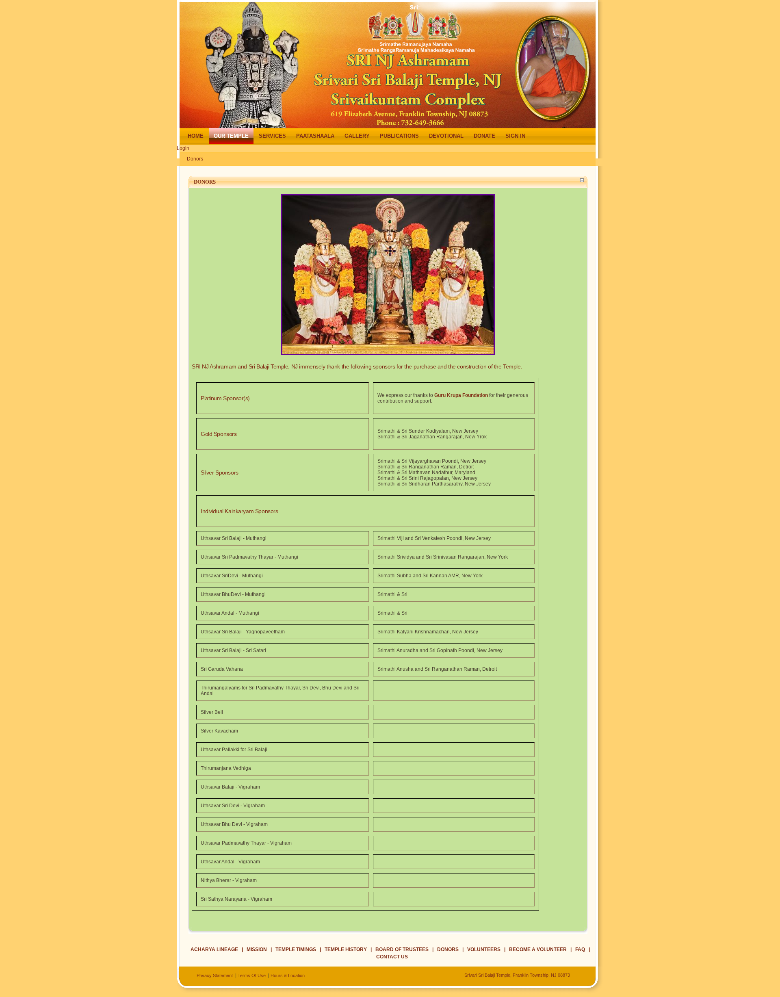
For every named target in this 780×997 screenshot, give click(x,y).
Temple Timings (295, 949)
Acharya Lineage (214, 949)
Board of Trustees (402, 949)
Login (183, 148)
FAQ (580, 949)
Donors (195, 159)
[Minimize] (581, 179)
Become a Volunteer (538, 949)
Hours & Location (288, 975)
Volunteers (483, 949)
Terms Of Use (252, 975)
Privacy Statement (215, 975)
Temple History (346, 949)
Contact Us (392, 957)
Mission (257, 949)
